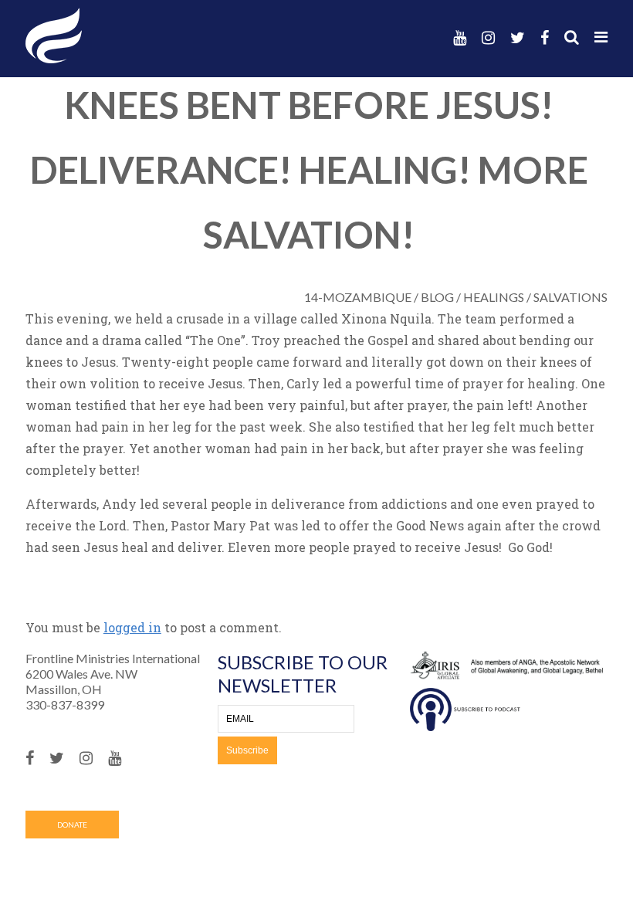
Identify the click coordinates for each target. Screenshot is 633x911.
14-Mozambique (357, 297)
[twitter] (517, 37)
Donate (72, 824)
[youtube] (459, 37)
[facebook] (544, 37)
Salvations (570, 297)
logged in (132, 627)
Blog (437, 297)
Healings (493, 297)
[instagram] (488, 37)
